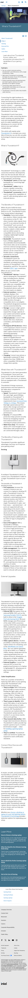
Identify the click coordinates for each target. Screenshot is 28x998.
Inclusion (3, 931)
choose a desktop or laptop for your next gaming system (13, 813)
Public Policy (4, 934)
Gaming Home (7, 892)
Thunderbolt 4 (6, 133)
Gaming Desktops (8, 895)
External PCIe (5, 46)
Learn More (4, 51)
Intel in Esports (8, 901)
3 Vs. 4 (3, 41)
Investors (3, 920)
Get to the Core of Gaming (9, 874)
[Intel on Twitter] (5, 940)
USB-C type (14, 268)
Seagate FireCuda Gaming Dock (13, 618)
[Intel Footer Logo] (4, 983)
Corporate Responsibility (7, 927)
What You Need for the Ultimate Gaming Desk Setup (13, 848)
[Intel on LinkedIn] (9, 940)
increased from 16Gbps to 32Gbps (15, 402)
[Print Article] (23, 36)
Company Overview (6, 909)
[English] (22, 2)
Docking (3, 43)
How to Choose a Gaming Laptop (11, 835)
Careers (3, 924)
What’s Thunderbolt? (7, 38)
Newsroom (4, 917)
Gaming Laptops (8, 898)
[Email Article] (26, 36)
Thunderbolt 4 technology (10, 816)
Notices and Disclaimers (8, 965)
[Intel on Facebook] (2, 940)
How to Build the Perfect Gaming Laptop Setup (13, 861)
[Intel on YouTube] (13, 940)
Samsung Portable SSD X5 (12, 615)
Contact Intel (4, 913)
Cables (3, 49)
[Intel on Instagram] (16, 940)
